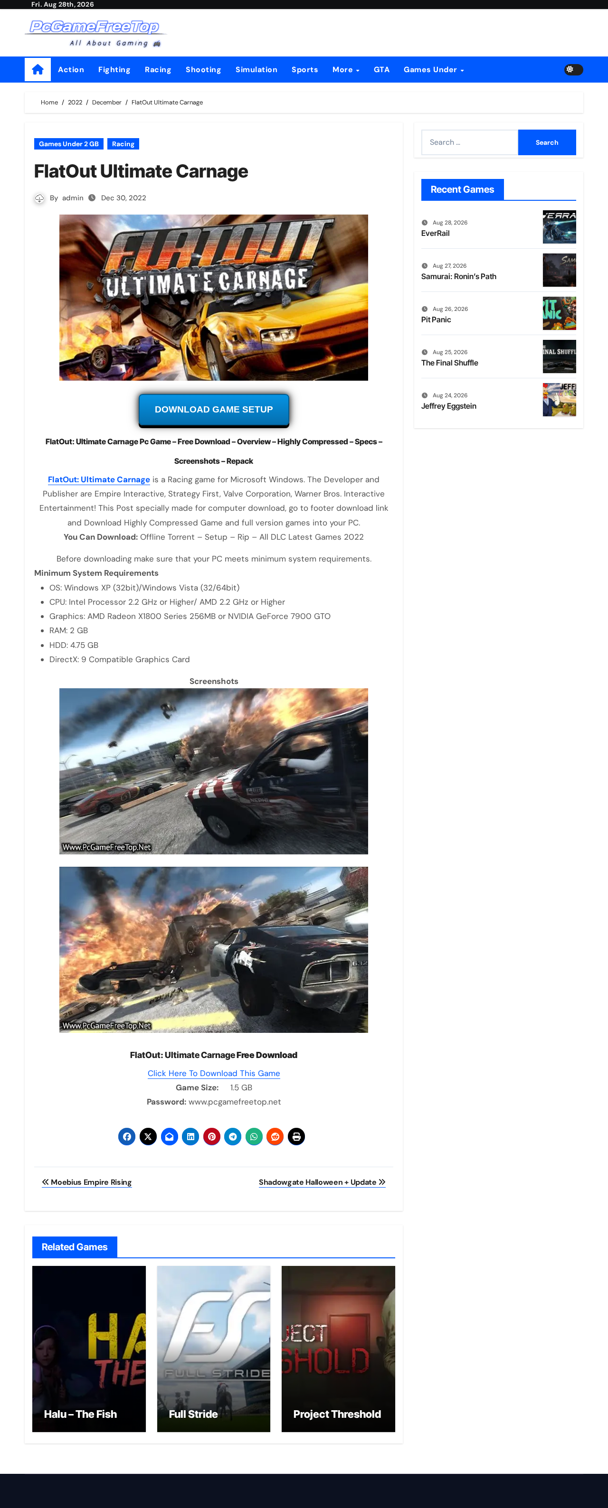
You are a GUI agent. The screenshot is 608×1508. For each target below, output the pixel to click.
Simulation (256, 70)
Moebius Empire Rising (90, 1182)
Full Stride (193, 1414)
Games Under (431, 70)
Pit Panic (436, 319)
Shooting (203, 70)
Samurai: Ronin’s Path (458, 276)
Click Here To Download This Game (214, 1073)
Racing (158, 70)
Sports (305, 70)
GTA (382, 70)
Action (71, 70)
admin (73, 198)
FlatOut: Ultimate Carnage (99, 479)
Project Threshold (337, 1414)
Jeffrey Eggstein (448, 406)
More (343, 70)
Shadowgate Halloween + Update (318, 1182)
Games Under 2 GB (69, 144)
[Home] (38, 69)
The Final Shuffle (449, 362)
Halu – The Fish (80, 1414)
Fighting (114, 70)
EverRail (435, 233)
